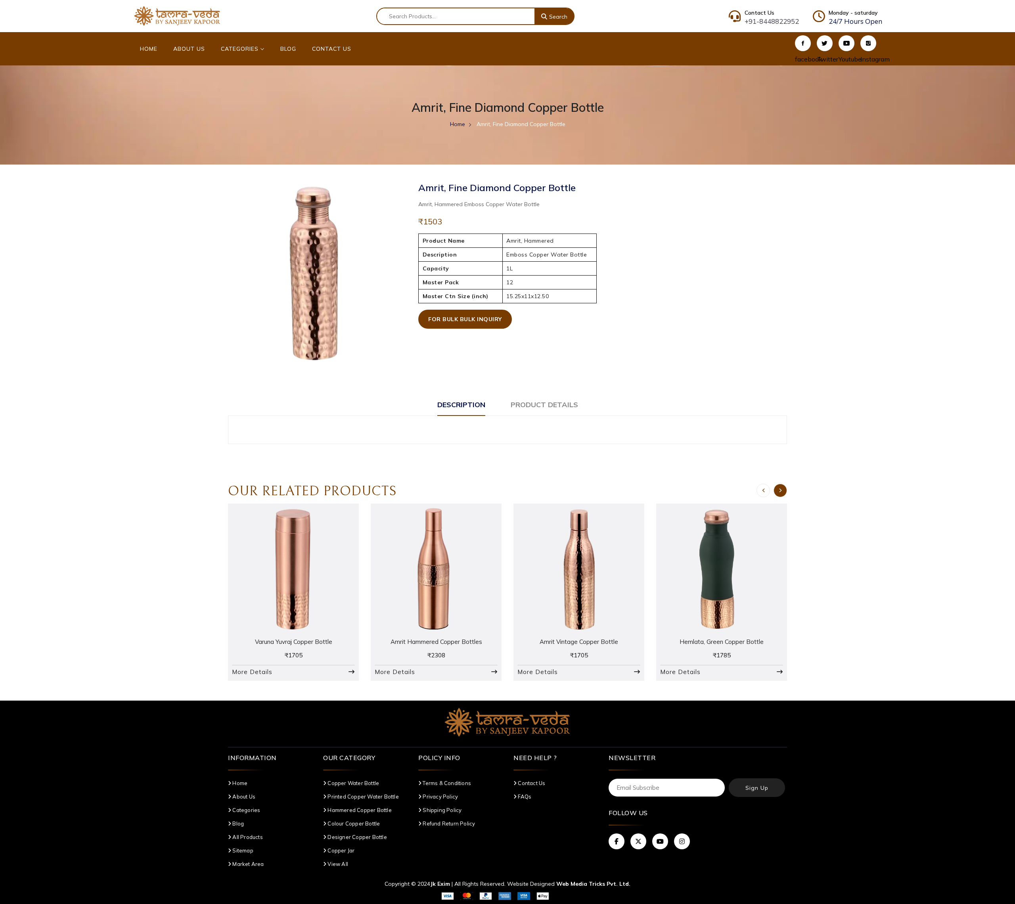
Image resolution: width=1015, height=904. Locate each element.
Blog (288, 48)
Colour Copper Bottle (353, 823)
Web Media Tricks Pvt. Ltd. (593, 883)
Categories (240, 48)
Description (461, 404)
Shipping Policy (441, 810)
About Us (189, 48)
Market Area (247, 864)
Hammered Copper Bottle (359, 810)
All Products (247, 837)
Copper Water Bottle (352, 783)
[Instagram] (868, 43)
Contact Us (331, 48)
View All (337, 864)
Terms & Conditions (446, 783)
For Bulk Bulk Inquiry (465, 319)
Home (148, 48)
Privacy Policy (439, 796)
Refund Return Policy (448, 823)
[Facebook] (803, 43)
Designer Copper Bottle (356, 837)
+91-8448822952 (772, 21)
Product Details (544, 404)
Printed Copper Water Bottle (362, 796)
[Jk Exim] (177, 15)
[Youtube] (846, 43)
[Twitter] (825, 43)
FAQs (524, 796)
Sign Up (756, 787)
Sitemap (242, 850)
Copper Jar (340, 850)
